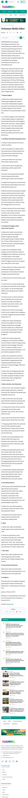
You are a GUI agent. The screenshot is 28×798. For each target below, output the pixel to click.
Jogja (11, 14)
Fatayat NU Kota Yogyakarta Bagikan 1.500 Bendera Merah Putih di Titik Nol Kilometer (17, 710)
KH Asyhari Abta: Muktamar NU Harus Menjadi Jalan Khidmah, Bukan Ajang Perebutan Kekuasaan (15, 661)
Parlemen (22, 11)
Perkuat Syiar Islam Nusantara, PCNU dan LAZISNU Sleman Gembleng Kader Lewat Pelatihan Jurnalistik (16, 675)
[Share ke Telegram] (17, 32)
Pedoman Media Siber (7, 777)
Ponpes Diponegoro (17, 721)
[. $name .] (2, 761)
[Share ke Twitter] (10, 32)
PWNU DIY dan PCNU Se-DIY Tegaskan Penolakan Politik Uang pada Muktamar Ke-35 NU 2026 (14, 626)
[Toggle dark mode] (18, 2)
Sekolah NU (14, 723)
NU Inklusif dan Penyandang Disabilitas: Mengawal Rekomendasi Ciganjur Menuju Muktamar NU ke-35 (17, 692)
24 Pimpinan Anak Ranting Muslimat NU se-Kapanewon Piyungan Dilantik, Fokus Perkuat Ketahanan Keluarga (17, 701)
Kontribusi (4, 774)
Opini (16, 11)
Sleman (11, 671)
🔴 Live (23, 1)
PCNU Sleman (7, 723)
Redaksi (4, 772)
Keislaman (10, 11)
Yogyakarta (4, 787)
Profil (3, 769)
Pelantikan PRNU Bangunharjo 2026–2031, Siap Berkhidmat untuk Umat (15, 652)
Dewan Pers (9, 604)
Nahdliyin (8, 622)
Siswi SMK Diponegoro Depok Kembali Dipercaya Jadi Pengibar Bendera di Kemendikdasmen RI (14, 644)
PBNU (15, 14)
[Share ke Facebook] (7, 32)
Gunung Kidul (5, 794)
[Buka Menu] (2, 2)
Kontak (3, 779)
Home (3, 11)
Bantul (3, 792)
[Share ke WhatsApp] (14, 32)
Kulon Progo (5, 797)
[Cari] (6, 2)
